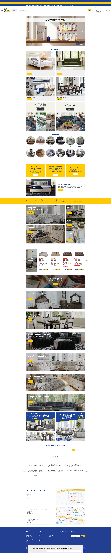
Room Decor (28, 534)
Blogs (49, 539)
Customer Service (51, 534)
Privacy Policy (57, 5)
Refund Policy (61, 5)
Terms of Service (71, 5)
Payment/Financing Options (35, 5)
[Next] (86, 261)
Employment (48, 5)
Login (106, 10)
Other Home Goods (29, 543)
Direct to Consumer (28, 5)
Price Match (28, 542)
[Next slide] (82, 31)
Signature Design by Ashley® (42, 265)
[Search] (89, 10)
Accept (55, 550)
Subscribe (50, 538)
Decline (72, 550)
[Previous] (24, 261)
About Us (44, 5)
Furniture (27, 532)
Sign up (82, 536)
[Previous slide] (28, 31)
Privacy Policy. (71, 548)
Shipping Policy (66, 5)
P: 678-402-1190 (98, 12)
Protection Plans (53, 5)
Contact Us (41, 5)
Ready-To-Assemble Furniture (30, 537)
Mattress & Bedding (29, 533)
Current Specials (28, 538)
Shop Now (29, 74)
